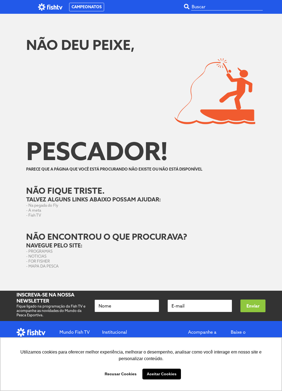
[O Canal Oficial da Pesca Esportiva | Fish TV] (50, 7)
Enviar (252, 306)
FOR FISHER (39, 261)
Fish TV (34, 215)
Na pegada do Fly (43, 205)
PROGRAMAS (40, 251)
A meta (34, 210)
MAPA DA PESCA (43, 266)
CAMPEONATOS (87, 6)
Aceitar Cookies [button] (162, 374)
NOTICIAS (37, 256)
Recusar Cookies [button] (121, 374)
